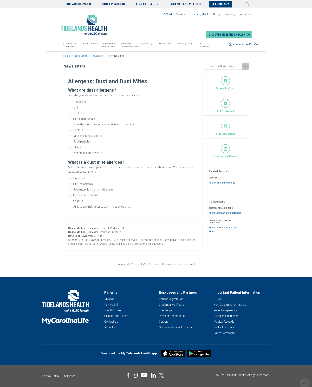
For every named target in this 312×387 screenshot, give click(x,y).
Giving (216, 14)
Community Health (199, 14)
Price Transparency (225, 310)
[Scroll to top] (305, 380)
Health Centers (90, 43)
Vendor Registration (171, 299)
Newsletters (97, 55)
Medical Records (224, 321)
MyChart (167, 14)
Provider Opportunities (172, 316)
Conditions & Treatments (69, 45)
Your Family (146, 43)
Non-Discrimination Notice (230, 304)
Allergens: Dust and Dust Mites (225, 213)
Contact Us (111, 321)
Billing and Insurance (226, 316)
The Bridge (165, 310)
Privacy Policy (50, 376)
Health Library (112, 310)
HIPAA (218, 299)
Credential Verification (172, 304)
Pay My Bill (111, 304)
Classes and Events (116, 316)
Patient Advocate (224, 333)
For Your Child (116, 55)
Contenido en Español (245, 44)
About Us (110, 327)
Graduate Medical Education (176, 327)
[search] (223, 66)
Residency (229, 14)
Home (66, 55)
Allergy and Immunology (222, 182)
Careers (180, 14)
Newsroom (246, 14)
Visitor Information (225, 327)
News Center (165, 43)
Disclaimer (68, 376)
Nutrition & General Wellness (129, 45)
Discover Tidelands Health (227, 34)
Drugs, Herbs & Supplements (109, 45)
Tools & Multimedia (203, 45)
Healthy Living (185, 43)
